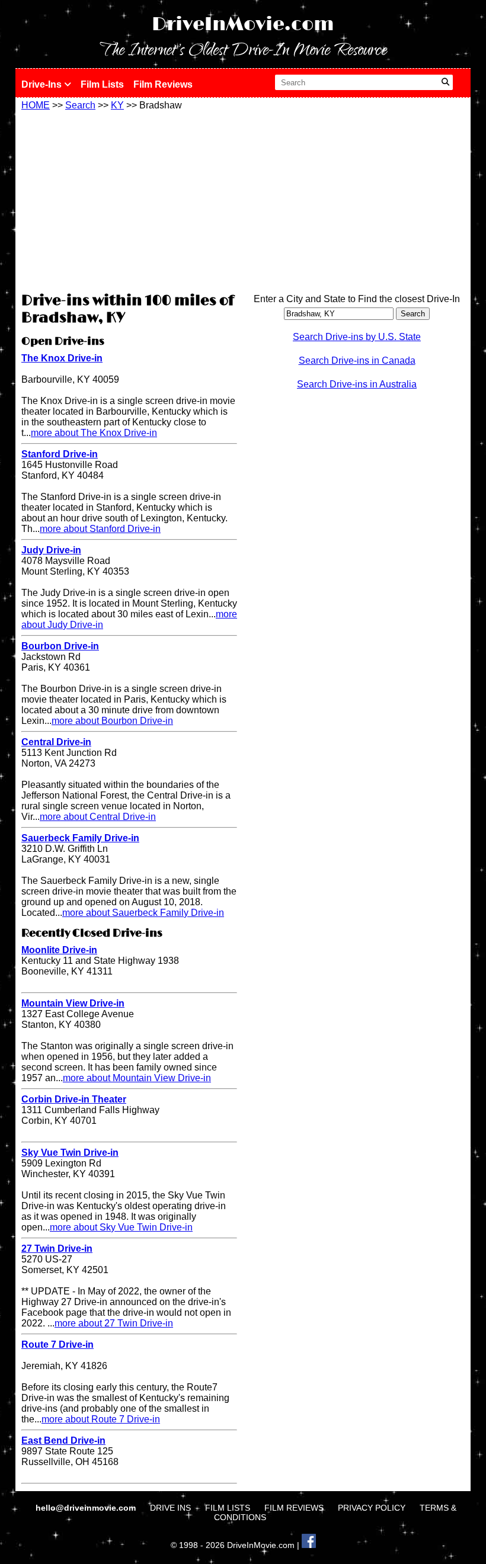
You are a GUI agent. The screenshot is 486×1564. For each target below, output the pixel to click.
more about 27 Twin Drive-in (114, 1323)
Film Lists (102, 84)
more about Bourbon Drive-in (112, 721)
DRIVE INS (170, 1507)
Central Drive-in (56, 742)
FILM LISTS (227, 1507)
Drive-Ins (42, 84)
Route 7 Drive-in (57, 1344)
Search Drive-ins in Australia (357, 384)
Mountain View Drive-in (72, 1003)
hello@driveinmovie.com (87, 1507)
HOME (35, 105)
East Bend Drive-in (63, 1440)
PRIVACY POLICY (371, 1507)
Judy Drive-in (51, 550)
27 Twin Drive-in (56, 1248)
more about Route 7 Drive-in (100, 1419)
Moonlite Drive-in (59, 950)
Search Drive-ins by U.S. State (357, 337)
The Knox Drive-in (62, 358)
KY (117, 105)
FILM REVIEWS (294, 1507)
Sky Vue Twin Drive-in (70, 1153)
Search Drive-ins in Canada (357, 360)
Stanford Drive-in (59, 454)
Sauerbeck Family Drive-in (80, 838)
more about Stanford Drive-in (100, 529)
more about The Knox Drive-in (94, 433)
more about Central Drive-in (98, 817)
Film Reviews (163, 84)
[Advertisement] (129, 200)
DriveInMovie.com (243, 24)
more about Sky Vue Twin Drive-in (121, 1227)
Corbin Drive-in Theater (73, 1099)
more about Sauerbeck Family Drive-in (143, 913)
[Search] (445, 82)
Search (80, 105)
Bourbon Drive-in (60, 646)
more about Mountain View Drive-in (137, 1078)
